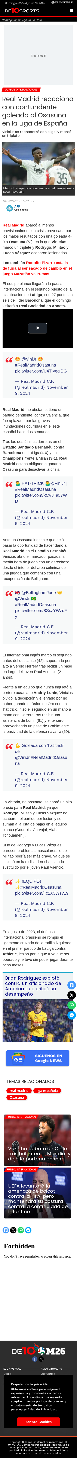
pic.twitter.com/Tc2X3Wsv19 (41, 893)
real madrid (19, 1090)
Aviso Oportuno (51, 1369)
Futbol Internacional (21, 1117)
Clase (7, 1374)
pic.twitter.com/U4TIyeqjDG (41, 371)
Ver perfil (21, 210)
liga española (47, 1090)
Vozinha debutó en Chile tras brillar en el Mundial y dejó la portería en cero (39, 1153)
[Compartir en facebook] (71, 985)
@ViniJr (29, 359)
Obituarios (48, 1374)
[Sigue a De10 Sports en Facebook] (34, 1359)
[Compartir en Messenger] (71, 1015)
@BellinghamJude (39, 592)
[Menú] (71, 10)
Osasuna (17, 1097)
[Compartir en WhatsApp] (71, 1005)
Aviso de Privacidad (42, 1409)
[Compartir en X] (71, 995)
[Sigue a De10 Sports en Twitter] (41, 1359)
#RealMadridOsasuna (35, 365)
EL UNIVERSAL (12, 1369)
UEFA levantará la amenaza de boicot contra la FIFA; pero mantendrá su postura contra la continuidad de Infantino (38, 1198)
